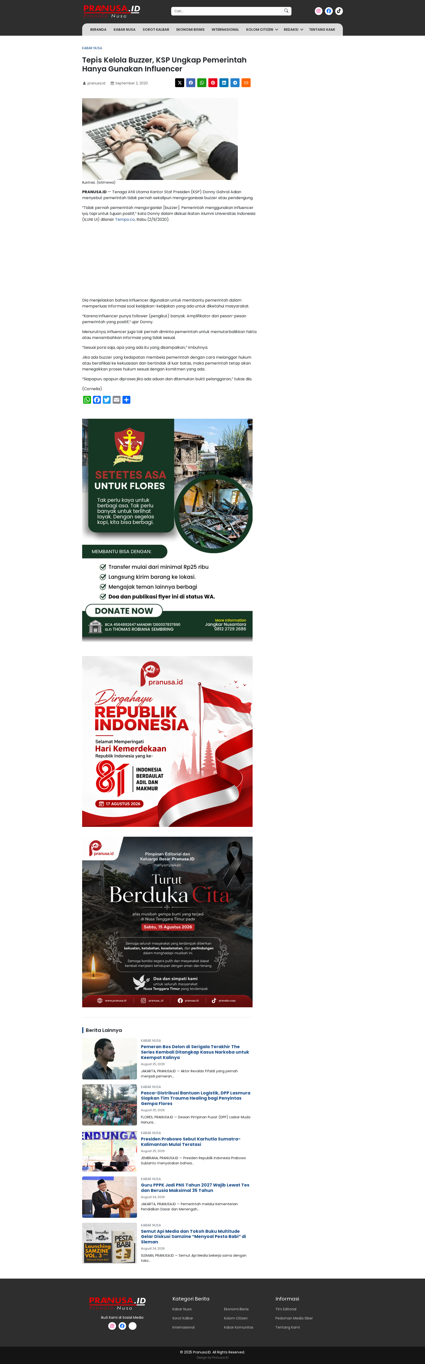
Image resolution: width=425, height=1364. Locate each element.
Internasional (225, 29)
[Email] (246, 82)
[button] (276, 29)
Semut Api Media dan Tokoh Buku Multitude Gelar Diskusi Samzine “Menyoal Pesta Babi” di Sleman (193, 1236)
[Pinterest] (212, 82)
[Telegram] (235, 82)
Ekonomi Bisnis (190, 29)
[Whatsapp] (201, 82)
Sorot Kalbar (156, 29)
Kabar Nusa (125, 29)
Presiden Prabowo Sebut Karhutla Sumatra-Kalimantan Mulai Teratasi (191, 1141)
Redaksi (291, 29)
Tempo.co (125, 219)
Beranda (98, 29)
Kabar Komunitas (238, 1327)
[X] (179, 82)
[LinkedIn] (223, 82)
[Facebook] (190, 82)
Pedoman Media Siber (294, 1318)
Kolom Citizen (259, 29)
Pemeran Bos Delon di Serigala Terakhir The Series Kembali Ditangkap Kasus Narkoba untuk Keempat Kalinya (195, 1052)
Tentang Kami (322, 29)
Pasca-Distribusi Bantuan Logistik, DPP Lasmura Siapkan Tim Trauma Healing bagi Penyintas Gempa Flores (195, 1098)
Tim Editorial (285, 1309)
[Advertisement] (170, 260)
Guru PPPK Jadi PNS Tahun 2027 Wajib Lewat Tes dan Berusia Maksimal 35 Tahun (195, 1187)
